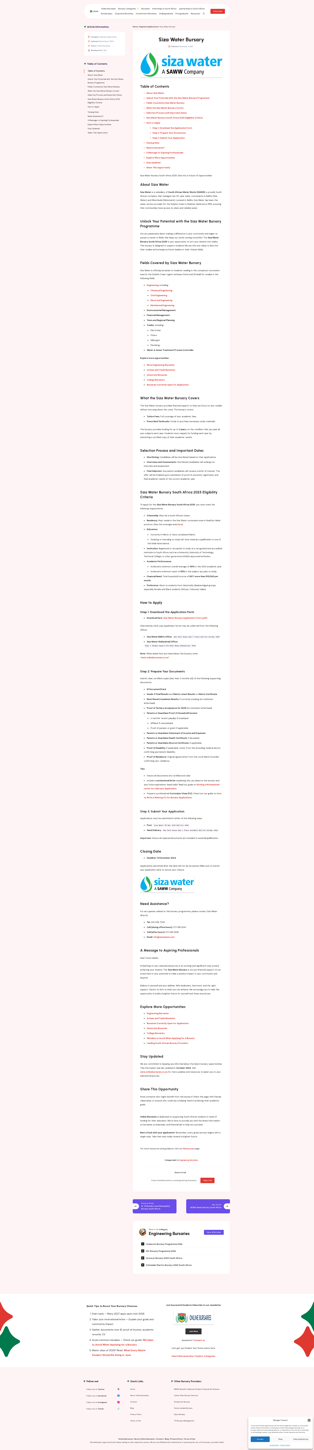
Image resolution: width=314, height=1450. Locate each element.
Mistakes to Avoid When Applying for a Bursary (171, 1038)
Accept (260, 1439)
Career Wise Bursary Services (186, 1395)
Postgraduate (182, 13)
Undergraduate (166, 13)
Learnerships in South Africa (192, 8)
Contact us (199, 1340)
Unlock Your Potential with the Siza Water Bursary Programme (177, 98)
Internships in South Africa (164, 8)
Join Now (193, 1331)
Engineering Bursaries (149, 27)
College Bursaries (156, 379)
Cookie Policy (274, 1445)
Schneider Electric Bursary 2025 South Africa (169, 1265)
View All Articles (214, 1232)
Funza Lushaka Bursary (183, 1408)
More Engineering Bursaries (161, 365)
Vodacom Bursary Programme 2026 (164, 1244)
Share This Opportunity (158, 167)
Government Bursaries (146, 13)
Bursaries (145, 8)
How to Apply (153, 122)
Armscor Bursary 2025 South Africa (164, 1258)
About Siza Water (155, 93)
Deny (280, 1439)
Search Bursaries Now (183, 1356)
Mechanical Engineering (162, 305)
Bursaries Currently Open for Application (168, 384)
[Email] (209, 18)
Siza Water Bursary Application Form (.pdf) (185, 618)
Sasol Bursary (179, 1414)
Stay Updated (153, 162)
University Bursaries (157, 375)
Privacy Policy (285, 1445)
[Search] (204, 13)
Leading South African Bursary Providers (167, 1043)
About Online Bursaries (139, 1395)
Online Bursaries (108, 8)
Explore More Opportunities (160, 157)
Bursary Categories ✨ (128, 8)
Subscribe (217, 11)
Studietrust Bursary (182, 1402)
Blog (132, 1408)
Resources (195, 13)
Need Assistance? (155, 147)
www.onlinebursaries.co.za (154, 657)
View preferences (300, 1439)
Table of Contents (96, 71)
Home (135, 27)
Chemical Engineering (161, 290)
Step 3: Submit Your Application (168, 138)
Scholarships (106, 13)
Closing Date (152, 142)
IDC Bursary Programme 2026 (161, 1251)
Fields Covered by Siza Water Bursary (165, 103)
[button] (309, 1420)
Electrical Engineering (161, 300)
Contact (133, 1402)
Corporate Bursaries (124, 13)
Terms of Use (135, 1421)
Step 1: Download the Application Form (172, 128)
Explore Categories (205, 1356)
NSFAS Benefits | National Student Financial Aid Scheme (196, 1389)
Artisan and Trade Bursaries (161, 370)
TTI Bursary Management (184, 1421)
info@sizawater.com (164, 937)
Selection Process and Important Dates (166, 112)
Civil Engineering (158, 295)
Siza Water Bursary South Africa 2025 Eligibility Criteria (174, 117)
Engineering (153, 285)
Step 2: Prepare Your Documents (169, 133)
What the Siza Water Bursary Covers (165, 108)
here (179, 524)
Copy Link (207, 1180)
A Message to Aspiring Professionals (164, 152)
